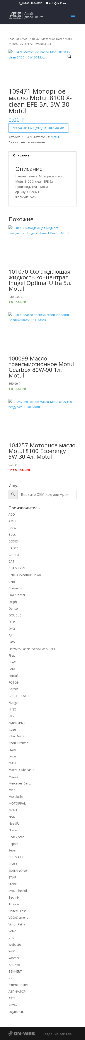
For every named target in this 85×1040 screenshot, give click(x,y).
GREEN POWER (19, 696)
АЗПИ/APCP (17, 991)
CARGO (13, 555)
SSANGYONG (17, 870)
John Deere (16, 736)
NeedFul (14, 823)
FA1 (11, 635)
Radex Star (16, 837)
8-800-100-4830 (32, 3)
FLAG (12, 662)
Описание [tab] (21, 155)
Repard (13, 844)
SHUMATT (15, 857)
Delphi (12, 602)
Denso (13, 608)
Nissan (13, 830)
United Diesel (17, 911)
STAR (12, 877)
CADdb (13, 548)
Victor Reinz (16, 924)
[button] (69, 56)
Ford (11, 669)
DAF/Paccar (16, 595)
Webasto (14, 944)
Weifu (12, 951)
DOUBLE (14, 615)
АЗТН (12, 998)
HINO (12, 709)
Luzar (12, 756)
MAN (12, 763)
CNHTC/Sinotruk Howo (24, 575)
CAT (11, 561)
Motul (25, 39)
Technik (13, 897)
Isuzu (12, 729)
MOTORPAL (17, 803)
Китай (12, 1005)
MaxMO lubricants (21, 770)
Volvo (12, 931)
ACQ (11, 514)
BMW (12, 528)
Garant (13, 689)
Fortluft (13, 676)
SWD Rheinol (17, 891)
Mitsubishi (15, 797)
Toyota (13, 904)
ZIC (10, 978)
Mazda (13, 776)
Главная (13, 39)
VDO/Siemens (18, 917)
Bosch (12, 534)
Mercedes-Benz (19, 783)
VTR (11, 938)
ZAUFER (14, 965)
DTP (11, 622)
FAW (11, 642)
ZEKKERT (15, 971)
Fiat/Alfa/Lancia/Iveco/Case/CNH (31, 649)
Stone (12, 884)
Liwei (12, 750)
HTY (11, 716)
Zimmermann (18, 985)
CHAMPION (16, 568)
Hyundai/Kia (16, 723)
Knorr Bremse (18, 743)
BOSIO (13, 541)
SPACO (13, 864)
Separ (12, 850)
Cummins (15, 588)
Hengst (13, 702)
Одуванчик (16, 1012)
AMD (12, 521)
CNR (11, 582)
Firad (11, 655)
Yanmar (13, 958)
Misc (11, 790)
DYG (11, 628)
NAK (11, 817)
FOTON (13, 682)
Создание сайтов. (57, 1034)
